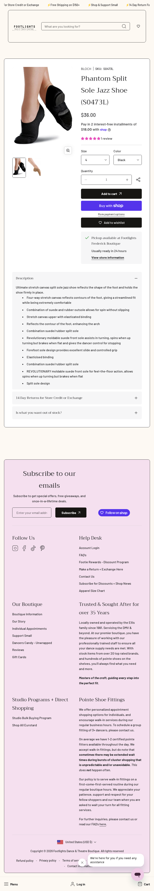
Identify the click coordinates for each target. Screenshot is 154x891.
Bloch (86, 69)
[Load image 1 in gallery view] (19, 168)
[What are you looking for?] (124, 26)
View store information (107, 257)
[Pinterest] (42, 548)
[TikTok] (33, 548)
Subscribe (69, 513)
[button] (138, 26)
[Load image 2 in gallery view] (34, 168)
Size (84, 151)
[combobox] (85, 26)
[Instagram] (15, 548)
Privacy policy (47, 860)
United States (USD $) (78, 842)
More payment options (111, 214)
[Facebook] (24, 548)
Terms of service (72, 860)
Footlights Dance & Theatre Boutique (76, 851)
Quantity (87, 171)
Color (117, 151)
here (102, 824)
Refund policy (24, 860)
